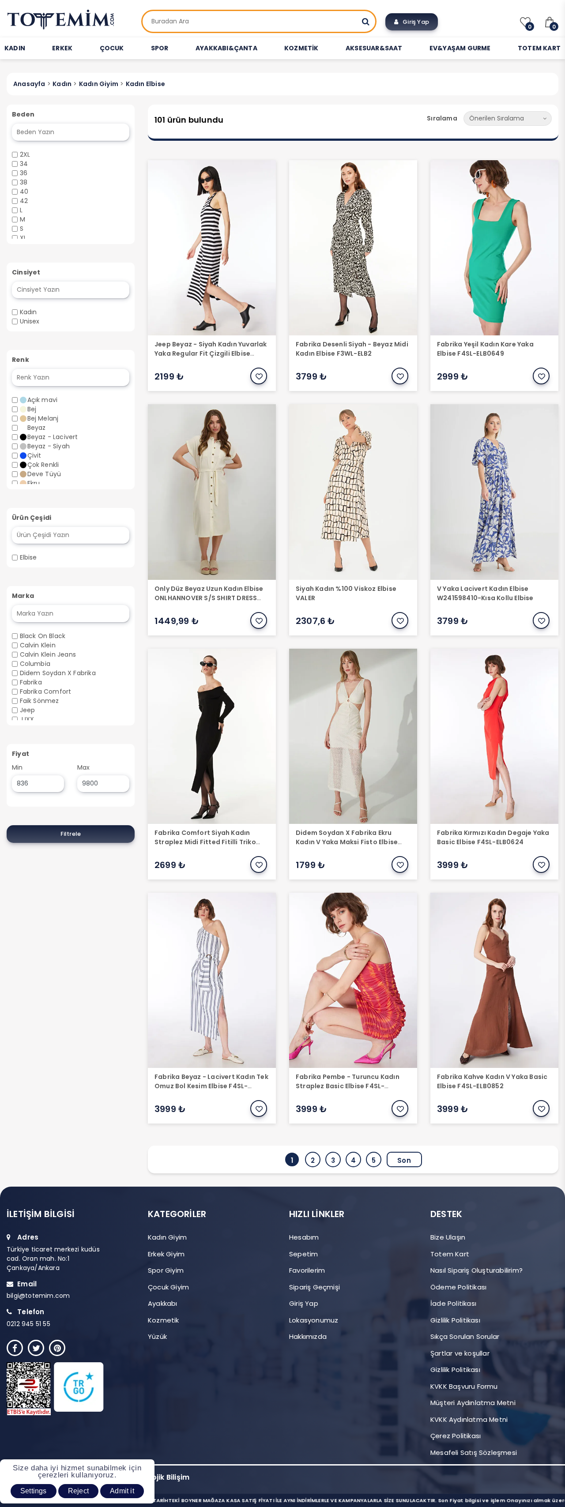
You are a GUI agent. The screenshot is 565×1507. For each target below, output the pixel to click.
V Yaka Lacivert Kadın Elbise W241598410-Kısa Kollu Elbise (485, 593)
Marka (23, 595)
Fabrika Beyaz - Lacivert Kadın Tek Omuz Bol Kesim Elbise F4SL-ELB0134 (211, 1086)
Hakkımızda (308, 1336)
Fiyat (20, 753)
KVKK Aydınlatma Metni (469, 1419)
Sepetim (303, 1254)
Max (83, 767)
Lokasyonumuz (313, 1320)
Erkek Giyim (166, 1254)
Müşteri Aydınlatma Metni (473, 1402)
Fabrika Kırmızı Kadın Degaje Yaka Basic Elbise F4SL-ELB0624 (493, 837)
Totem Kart (449, 1254)
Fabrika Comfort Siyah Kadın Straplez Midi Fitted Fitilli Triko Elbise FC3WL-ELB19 (205, 842)
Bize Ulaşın (447, 1237)
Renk (20, 359)
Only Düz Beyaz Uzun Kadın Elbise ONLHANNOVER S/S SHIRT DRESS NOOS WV (208, 598)
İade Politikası (453, 1303)
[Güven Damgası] (65, 1388)
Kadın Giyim (167, 1237)
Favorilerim (307, 1270)
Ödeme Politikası (458, 1287)
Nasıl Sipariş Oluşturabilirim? (476, 1270)
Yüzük (157, 1336)
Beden (23, 114)
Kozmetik (163, 1320)
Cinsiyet (26, 272)
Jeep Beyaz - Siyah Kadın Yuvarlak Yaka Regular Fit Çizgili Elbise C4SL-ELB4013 (210, 353)
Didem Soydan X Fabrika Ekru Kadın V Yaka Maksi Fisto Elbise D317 (347, 842)
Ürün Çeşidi (31, 517)
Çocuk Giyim (168, 1287)
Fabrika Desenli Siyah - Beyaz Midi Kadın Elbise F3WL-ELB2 (352, 349)
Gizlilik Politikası (455, 1320)
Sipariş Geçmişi (314, 1287)
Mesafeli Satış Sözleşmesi (473, 1452)
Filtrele (70, 834)
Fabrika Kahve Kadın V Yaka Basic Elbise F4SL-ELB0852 (492, 1081)
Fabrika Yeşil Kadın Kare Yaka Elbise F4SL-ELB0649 (485, 349)
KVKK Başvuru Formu (464, 1386)
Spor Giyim (166, 1270)
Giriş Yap (414, 22)
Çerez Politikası (455, 1435)
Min (17, 767)
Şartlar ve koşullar (460, 1353)
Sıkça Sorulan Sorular (464, 1336)
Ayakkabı (162, 1303)
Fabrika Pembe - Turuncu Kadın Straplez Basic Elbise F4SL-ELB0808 (347, 1086)
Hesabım (304, 1237)
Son (404, 1160)
